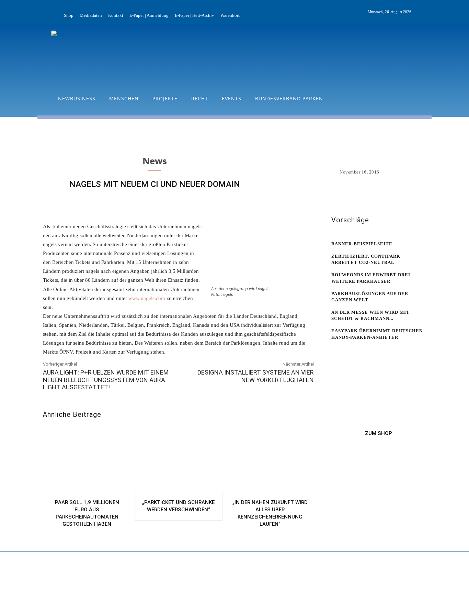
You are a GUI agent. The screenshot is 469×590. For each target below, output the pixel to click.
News (154, 161)
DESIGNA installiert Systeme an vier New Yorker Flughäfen (255, 376)
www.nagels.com (146, 298)
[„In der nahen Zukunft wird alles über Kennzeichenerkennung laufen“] (270, 463)
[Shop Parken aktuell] (378, 433)
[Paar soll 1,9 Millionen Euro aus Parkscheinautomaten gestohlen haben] (87, 463)
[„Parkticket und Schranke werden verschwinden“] (179, 463)
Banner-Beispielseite (361, 243)
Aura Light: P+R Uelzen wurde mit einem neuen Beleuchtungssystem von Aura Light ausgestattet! (106, 380)
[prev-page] (335, 350)
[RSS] (430, 12)
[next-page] (346, 350)
